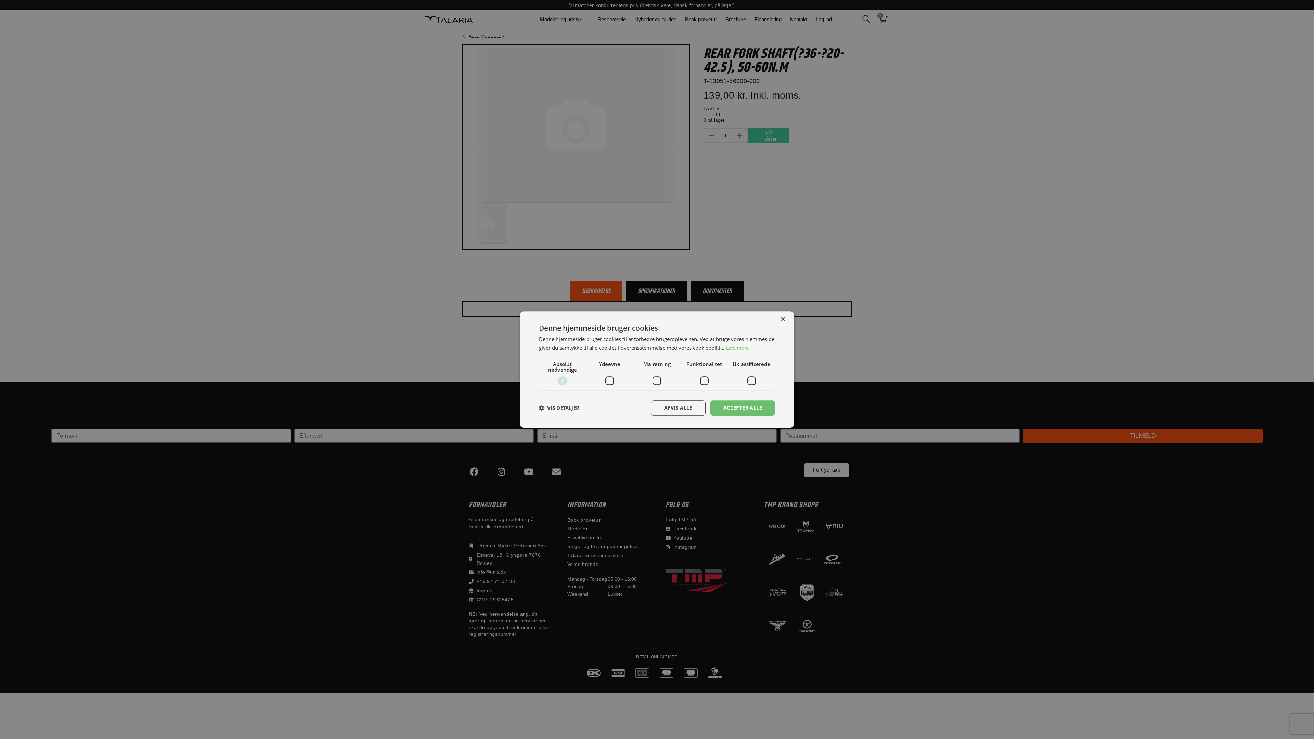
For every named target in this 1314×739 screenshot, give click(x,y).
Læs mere (737, 348)
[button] (559, 408)
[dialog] (657, 369)
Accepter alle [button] (742, 407)
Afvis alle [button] (678, 407)
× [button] (782, 319)
